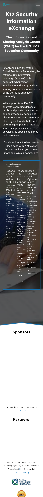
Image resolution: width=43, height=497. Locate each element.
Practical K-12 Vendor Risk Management (22, 177)
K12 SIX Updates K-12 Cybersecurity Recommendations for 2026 (32, 182)
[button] (34, 164)
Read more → (10, 233)
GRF (20, 469)
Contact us (21, 410)
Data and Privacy (21, 472)
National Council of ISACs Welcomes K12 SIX (11, 176)
